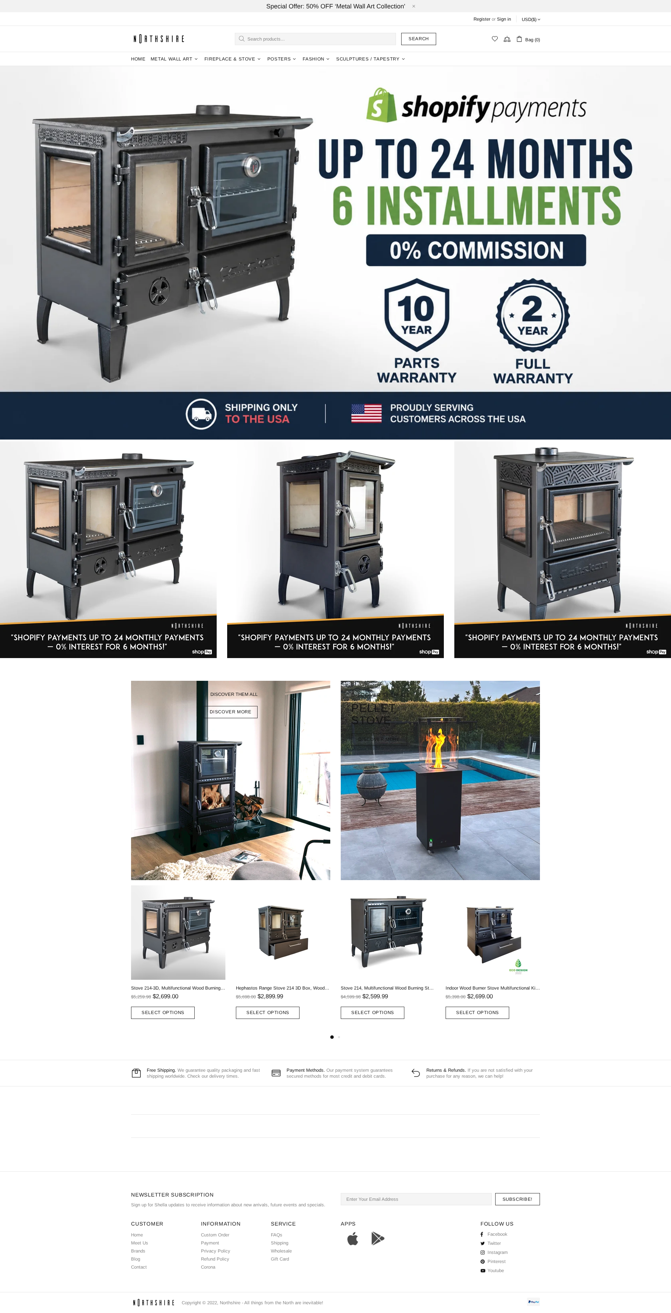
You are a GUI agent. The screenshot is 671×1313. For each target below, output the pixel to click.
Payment (210, 1243)
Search (419, 38)
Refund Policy (215, 1259)
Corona (208, 1267)
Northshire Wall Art (159, 39)
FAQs (276, 1234)
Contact (139, 1267)
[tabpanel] (178, 959)
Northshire (230, 1302)
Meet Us (139, 1243)
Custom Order (215, 1234)
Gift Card (280, 1259)
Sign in (504, 19)
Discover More (379, 739)
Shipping (279, 1243)
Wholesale (281, 1251)
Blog (135, 1259)
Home (137, 1234)
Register (482, 19)
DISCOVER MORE (230, 711)
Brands (138, 1251)
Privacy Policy (215, 1251)
